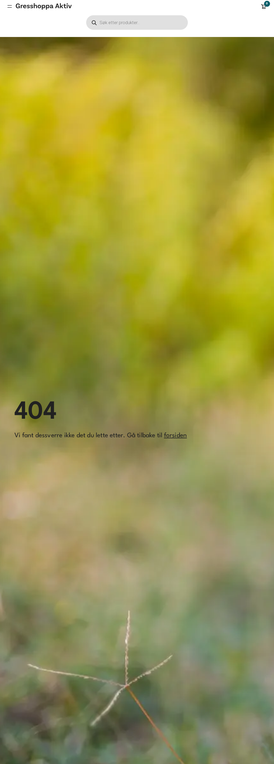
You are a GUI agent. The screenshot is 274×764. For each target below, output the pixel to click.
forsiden (175, 435)
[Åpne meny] (9, 6)
